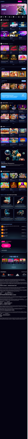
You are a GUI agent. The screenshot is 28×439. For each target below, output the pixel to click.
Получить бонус (4, 9)
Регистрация (20, 1)
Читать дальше (4, 250)
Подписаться (23, 96)
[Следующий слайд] (4, 13)
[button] (14, 64)
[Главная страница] (3, 1)
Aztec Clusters (6, 229)
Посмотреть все (11, 43)
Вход (24, 1)
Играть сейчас (24, 68)
